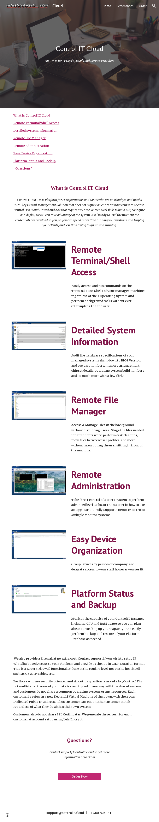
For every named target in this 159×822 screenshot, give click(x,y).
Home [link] (106, 6)
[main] (79, 48)
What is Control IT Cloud (31, 115)
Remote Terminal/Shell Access (36, 123)
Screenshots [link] (125, 6)
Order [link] (143, 6)
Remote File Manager (29, 138)
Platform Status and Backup (34, 161)
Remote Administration (31, 146)
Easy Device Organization (32, 153)
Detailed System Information (35, 131)
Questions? (23, 168)
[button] (154, 6)
